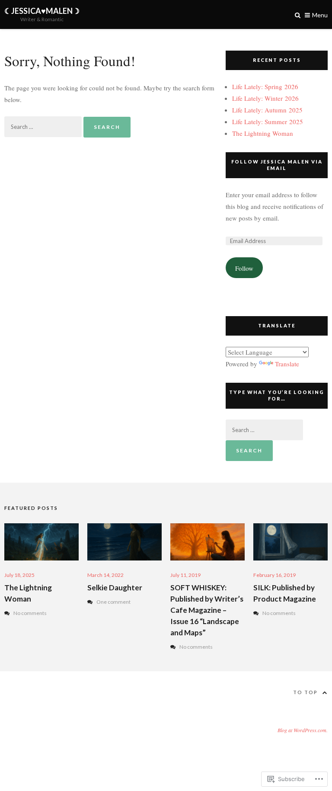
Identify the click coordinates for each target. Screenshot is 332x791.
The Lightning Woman (262, 133)
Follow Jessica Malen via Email (276, 165)
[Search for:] (43, 126)
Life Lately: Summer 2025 (267, 121)
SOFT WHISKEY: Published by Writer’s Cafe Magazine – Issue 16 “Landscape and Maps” (206, 610)
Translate (287, 363)
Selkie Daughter (114, 587)
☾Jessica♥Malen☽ (42, 11)
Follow (244, 268)
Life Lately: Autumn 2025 (267, 110)
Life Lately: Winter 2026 (265, 98)
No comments (30, 613)
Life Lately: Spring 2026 (265, 86)
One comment (113, 602)
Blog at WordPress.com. (303, 730)
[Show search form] (297, 14)
